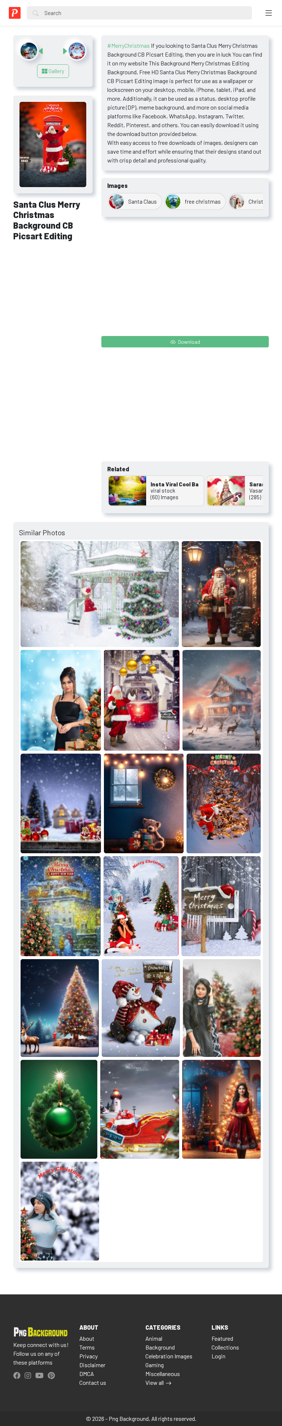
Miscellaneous (162, 1373)
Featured (222, 1338)
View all (154, 1382)
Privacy (88, 1355)
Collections (225, 1347)
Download (188, 342)
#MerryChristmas (128, 45)
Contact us (92, 1382)
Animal (153, 1338)
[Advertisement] (53, 287)
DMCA (86, 1373)
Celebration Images (168, 1355)
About (86, 1338)
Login (218, 1355)
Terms (87, 1347)
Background (160, 1347)
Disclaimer (92, 1364)
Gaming (154, 1364)
